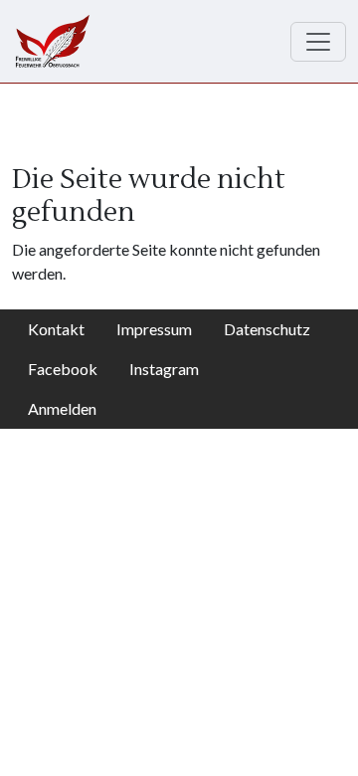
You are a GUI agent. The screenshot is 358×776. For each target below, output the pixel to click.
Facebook (62, 368)
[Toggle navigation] (318, 42)
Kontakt (56, 328)
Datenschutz (267, 328)
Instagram (164, 368)
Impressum (154, 328)
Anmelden (62, 408)
